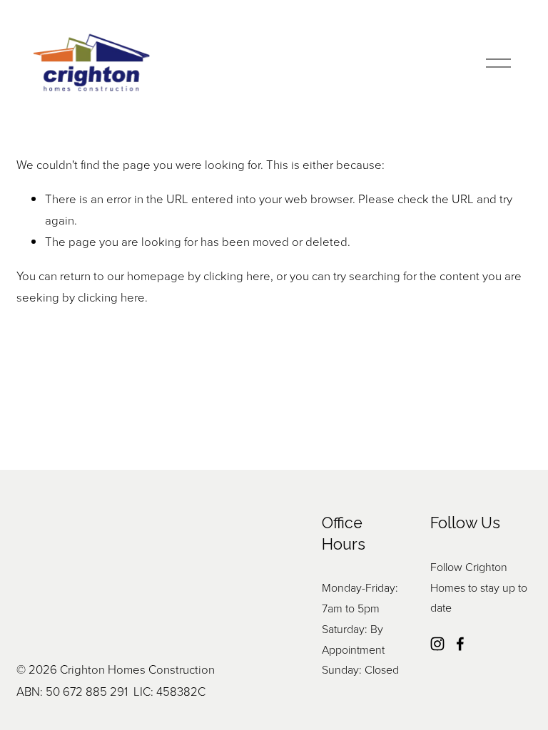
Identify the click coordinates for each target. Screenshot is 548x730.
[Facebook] (460, 644)
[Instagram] (437, 644)
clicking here (236, 275)
